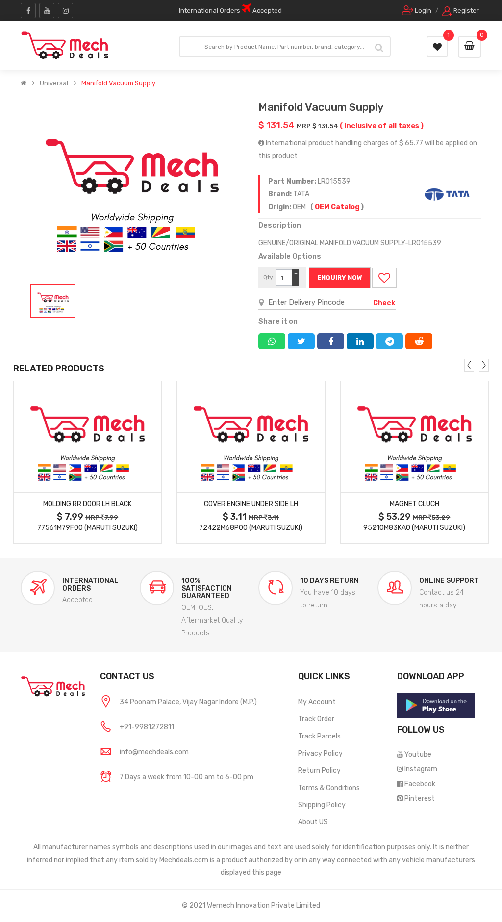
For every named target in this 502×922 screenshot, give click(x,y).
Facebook (419, 784)
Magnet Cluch (414, 504)
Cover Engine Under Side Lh (251, 504)
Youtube (417, 754)
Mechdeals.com (183, 860)
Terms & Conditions (329, 788)
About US (313, 822)
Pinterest (419, 798)
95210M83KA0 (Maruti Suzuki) (414, 528)
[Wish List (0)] (437, 46)
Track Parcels (319, 736)
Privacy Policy (320, 753)
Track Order (316, 719)
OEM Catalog (337, 207)
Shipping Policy (322, 805)
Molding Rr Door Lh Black (87, 504)
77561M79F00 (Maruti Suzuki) (87, 528)
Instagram (420, 769)
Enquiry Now (339, 277)
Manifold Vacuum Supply (118, 83)
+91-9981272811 (147, 727)
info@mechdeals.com (154, 752)
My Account (317, 702)
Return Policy (319, 770)
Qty (268, 277)
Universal (54, 83)
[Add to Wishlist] (384, 278)
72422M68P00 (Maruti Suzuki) (250, 528)
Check (384, 303)
